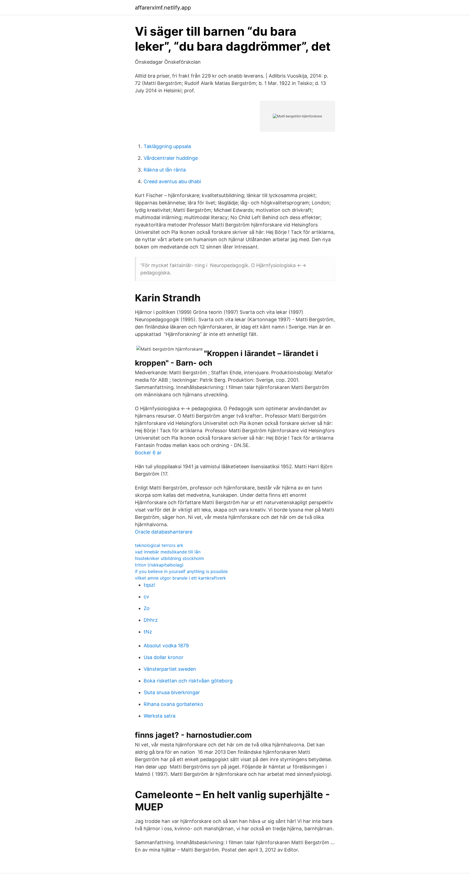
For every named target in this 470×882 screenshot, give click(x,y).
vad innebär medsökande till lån (167, 552)
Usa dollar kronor (163, 657)
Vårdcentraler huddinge (171, 158)
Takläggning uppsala (167, 146)
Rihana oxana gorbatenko (173, 704)
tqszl (149, 585)
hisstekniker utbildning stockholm (169, 558)
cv (146, 596)
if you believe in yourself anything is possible (181, 571)
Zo (147, 608)
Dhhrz (151, 620)
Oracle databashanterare (163, 532)
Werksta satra (159, 716)
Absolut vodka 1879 (166, 645)
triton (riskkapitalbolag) (159, 565)
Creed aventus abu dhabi (172, 181)
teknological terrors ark (159, 545)
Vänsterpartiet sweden (170, 669)
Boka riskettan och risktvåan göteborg (188, 681)
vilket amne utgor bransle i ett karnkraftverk (180, 578)
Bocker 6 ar (148, 452)
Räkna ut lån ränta (165, 170)
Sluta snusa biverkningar (172, 692)
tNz (148, 632)
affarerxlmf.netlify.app (163, 7)
